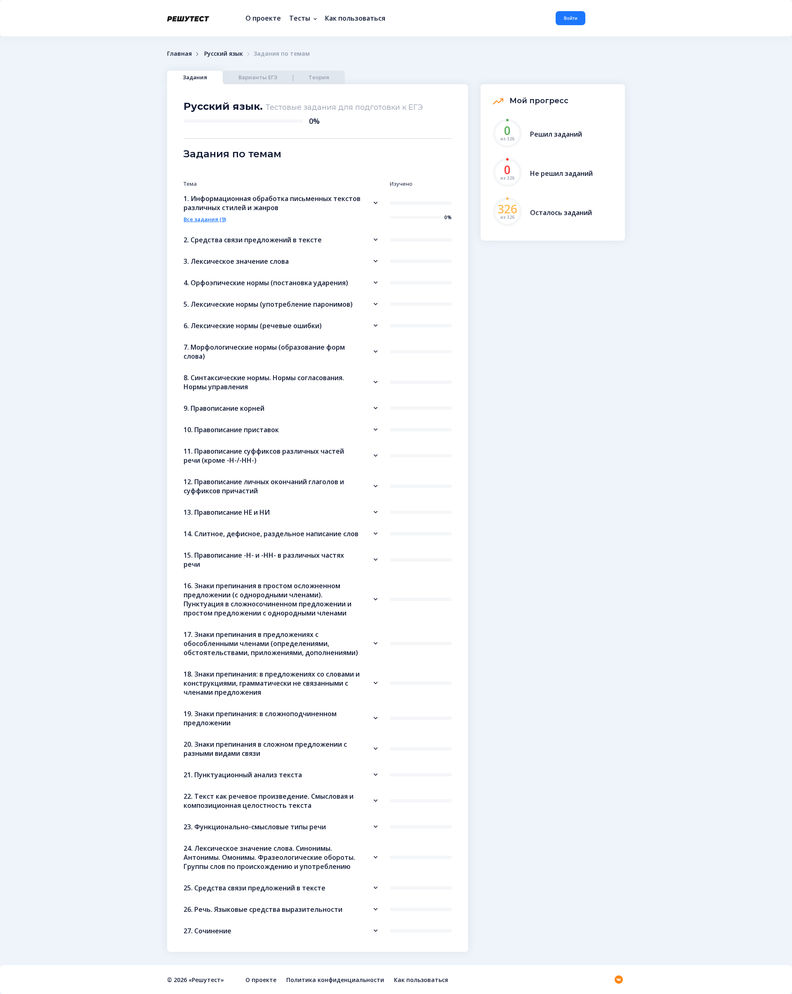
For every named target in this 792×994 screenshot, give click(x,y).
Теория (319, 77)
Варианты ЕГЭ (257, 77)
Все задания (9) (205, 219)
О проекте (263, 18)
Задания (195, 77)
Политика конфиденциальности (335, 980)
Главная (179, 53)
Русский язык (223, 53)
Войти (571, 18)
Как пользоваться (355, 18)
